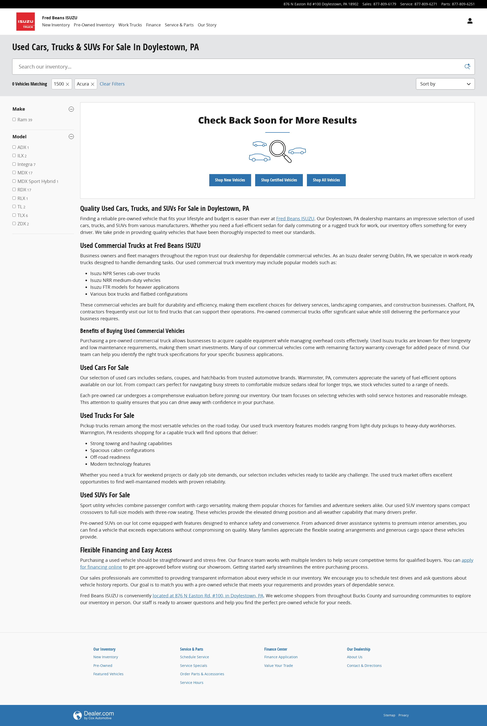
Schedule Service (194, 656)
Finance (153, 25)
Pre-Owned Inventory (94, 25)
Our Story (207, 25)
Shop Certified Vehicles (279, 180)
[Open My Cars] (468, 21)
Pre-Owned (102, 665)
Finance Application (281, 656)
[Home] (25, 21)
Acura (83, 84)
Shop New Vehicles (230, 180)
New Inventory (56, 25)
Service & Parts (179, 25)
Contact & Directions (364, 665)
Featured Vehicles (108, 673)
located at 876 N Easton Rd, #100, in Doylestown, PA (208, 596)
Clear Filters (112, 84)
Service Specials (193, 665)
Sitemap (389, 715)
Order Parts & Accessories (202, 673)
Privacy (403, 715)
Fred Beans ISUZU (295, 218)
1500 (59, 84)
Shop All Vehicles (326, 180)
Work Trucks (130, 25)
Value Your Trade (278, 665)
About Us (354, 656)
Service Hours (191, 682)
